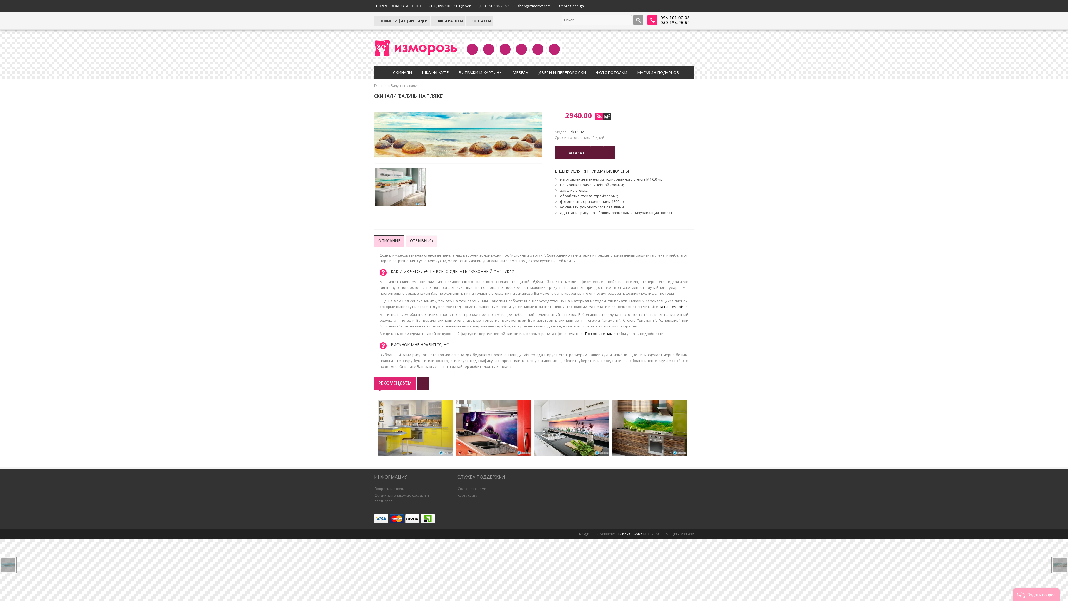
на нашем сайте (673, 306)
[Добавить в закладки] (597, 152)
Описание (389, 240)
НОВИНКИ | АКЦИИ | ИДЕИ (403, 21)
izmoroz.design (571, 5)
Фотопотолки (611, 72)
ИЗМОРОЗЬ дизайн (636, 533)
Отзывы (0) (421, 240)
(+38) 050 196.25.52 (494, 5)
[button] (1036, 594)
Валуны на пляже (405, 85)
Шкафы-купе (435, 72)
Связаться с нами (472, 488)
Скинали (402, 72)
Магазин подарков (658, 72)
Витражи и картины (481, 72)
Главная (380, 85)
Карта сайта (467, 495)
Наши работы (449, 21)
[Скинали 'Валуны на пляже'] (400, 188)
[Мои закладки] (609, 152)
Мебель (520, 72)
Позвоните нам (599, 333)
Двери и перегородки (562, 72)
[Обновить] (423, 383)
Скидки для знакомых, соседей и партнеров (402, 498)
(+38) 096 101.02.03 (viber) (450, 5)
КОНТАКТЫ (481, 21)
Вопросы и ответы (390, 488)
